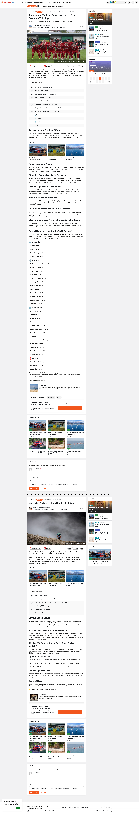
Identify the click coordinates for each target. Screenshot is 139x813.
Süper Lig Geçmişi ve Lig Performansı (43, 94)
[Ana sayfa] (19, 2)
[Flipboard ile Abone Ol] (47, 66)
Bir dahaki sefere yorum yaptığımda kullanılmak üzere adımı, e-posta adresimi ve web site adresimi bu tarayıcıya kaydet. (55, 484)
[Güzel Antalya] (7, 2)
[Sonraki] (126, 2)
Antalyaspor (32, 178)
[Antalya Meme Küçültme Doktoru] (100, 52)
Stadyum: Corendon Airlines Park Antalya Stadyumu (47, 108)
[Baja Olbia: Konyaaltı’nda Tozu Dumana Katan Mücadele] (37, 446)
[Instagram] (110, 807)
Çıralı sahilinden (34, 621)
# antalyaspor (51, 397)
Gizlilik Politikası (7, 807)
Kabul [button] (18, 807)
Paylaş (110, 811)
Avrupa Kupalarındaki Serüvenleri (42, 97)
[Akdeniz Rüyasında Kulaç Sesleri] (75, 446)
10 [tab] (103, 83)
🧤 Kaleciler (36, 115)
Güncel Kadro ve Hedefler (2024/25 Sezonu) (45, 111)
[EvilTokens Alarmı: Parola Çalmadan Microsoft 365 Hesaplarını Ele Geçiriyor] (100, 44)
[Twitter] (106, 807)
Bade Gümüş (36, 507)
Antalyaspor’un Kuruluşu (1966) (41, 87)
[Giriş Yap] (136, 2)
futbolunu (54, 135)
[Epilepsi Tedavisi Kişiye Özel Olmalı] (100, 36)
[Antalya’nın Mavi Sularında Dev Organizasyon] (75, 152)
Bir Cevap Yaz (34, 462)
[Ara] (132, 2)
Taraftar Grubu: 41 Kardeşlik (40, 101)
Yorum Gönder (34, 488)
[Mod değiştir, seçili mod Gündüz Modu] (129, 2)
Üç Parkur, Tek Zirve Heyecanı (41, 606)
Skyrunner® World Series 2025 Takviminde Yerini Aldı (48, 599)
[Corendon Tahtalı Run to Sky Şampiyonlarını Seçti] (56, 446)
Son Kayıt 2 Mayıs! (38, 613)
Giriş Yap (43, 488)
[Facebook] (103, 807)
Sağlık (90, 17)
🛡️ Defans (36, 118)
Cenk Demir (36, 25)
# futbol (58, 397)
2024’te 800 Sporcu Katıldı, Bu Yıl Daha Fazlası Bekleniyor (49, 602)
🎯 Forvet (35, 125)
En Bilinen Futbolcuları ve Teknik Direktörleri (45, 104)
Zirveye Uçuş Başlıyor (39, 595)
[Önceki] (108, 2)
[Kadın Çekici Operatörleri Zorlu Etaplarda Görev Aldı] (38, 152)
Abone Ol (70, 408)
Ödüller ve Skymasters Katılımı (41, 609)
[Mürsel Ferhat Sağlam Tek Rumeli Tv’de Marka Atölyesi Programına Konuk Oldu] (100, 69)
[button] (96, 811)
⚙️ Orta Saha (36, 122)
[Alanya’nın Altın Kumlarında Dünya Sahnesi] (56, 152)
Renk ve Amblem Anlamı (40, 90)
